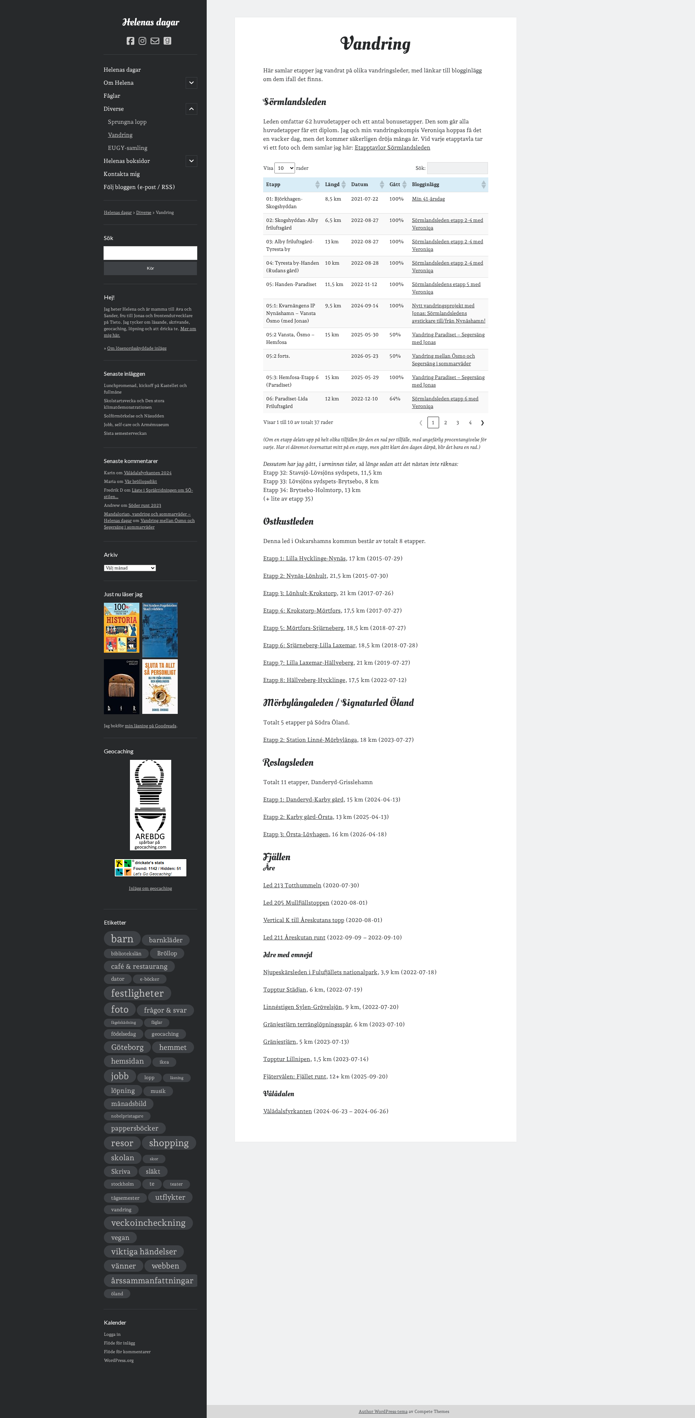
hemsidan (127, 1061)
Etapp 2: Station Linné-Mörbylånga (310, 739)
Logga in (112, 1334)
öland (117, 1293)
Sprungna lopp (127, 121)
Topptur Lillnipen (286, 1059)
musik (158, 1091)
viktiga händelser (144, 1251)
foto (120, 1009)
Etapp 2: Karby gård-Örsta (298, 816)
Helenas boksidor (127, 160)
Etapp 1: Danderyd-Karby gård (303, 799)
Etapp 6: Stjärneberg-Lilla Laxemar (309, 645)
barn (122, 938)
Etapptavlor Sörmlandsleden (392, 147)
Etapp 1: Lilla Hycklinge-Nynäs (304, 558)
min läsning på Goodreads (150, 725)
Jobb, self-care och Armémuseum (136, 424)
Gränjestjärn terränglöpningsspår (307, 1024)
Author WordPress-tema (383, 1411)
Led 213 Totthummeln (292, 885)
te (152, 1184)
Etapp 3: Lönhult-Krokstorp (300, 593)
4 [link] (470, 422)
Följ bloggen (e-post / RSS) (139, 187)
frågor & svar (165, 1010)
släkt (153, 1171)
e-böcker (149, 979)
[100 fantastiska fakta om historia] (121, 651)
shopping (169, 1142)
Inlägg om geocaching (150, 888)
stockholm (122, 1184)
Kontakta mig (122, 174)
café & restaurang (139, 966)
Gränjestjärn (279, 1041)
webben (165, 1265)
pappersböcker (135, 1128)
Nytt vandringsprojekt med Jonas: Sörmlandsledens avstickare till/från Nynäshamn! (448, 313)
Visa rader (285, 168)
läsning (177, 1078)
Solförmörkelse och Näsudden (134, 415)
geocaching (165, 1034)
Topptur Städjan (284, 989)
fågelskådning (123, 1022)
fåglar (156, 1022)
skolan (122, 1157)
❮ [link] (421, 422)
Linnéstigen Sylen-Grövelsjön (302, 1006)
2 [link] (445, 422)
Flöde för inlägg (119, 1343)
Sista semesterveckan (125, 433)
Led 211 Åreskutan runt (294, 937)
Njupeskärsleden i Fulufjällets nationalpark (320, 972)
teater (176, 1184)
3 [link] (457, 422)
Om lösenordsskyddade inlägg (137, 348)
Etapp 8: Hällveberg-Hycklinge (304, 680)
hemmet (173, 1047)
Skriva (120, 1171)
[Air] (121, 712)
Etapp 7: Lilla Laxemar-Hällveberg (308, 662)
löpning (123, 1090)
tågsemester (125, 1198)
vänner (123, 1265)
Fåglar (112, 95)
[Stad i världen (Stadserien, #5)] (160, 655)
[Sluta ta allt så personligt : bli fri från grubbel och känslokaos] (160, 712)
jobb (120, 1075)
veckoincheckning (148, 1222)
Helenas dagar (150, 22)
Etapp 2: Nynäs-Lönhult (295, 575)
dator (118, 979)
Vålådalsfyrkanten (287, 1111)
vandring (121, 1209)
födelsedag (123, 1034)
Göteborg (127, 1047)
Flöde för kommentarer (127, 1351)
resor (122, 1142)
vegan (120, 1237)
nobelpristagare (127, 1116)
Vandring (120, 134)
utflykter (170, 1197)
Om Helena (119, 82)
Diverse (114, 108)
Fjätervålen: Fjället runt (294, 1076)
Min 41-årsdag (428, 199)
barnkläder (165, 940)
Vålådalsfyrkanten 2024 (148, 472)
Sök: (421, 168)
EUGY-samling (127, 147)
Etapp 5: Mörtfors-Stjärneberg (303, 627)
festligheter (137, 993)
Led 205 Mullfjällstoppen (296, 902)
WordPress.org (119, 1360)
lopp (149, 1077)
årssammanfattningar (152, 1280)
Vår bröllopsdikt (141, 481)
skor (154, 1159)
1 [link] (433, 422)
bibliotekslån (126, 953)
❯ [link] (482, 422)
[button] (317, 184)
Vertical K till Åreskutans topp (303, 920)
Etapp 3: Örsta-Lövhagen (296, 834)
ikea (164, 1062)
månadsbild (128, 1103)
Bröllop (167, 953)
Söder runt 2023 (145, 505)
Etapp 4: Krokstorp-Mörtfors (302, 610)
